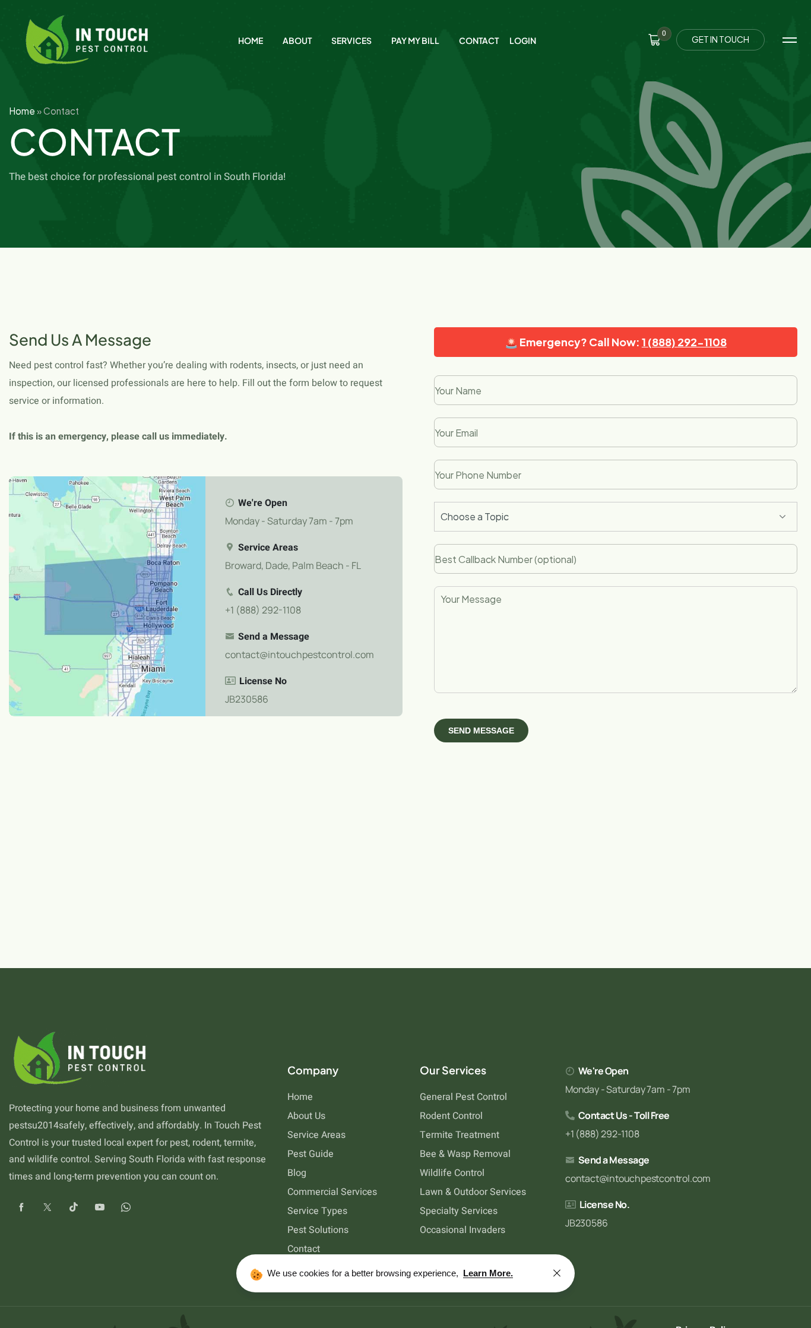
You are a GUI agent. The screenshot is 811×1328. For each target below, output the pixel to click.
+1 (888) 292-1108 (263, 609)
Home (22, 110)
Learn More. (488, 1273)
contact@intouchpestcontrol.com (299, 654)
